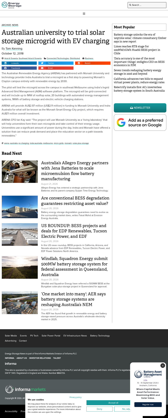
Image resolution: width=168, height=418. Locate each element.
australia (14, 143)
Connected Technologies (58, 58)
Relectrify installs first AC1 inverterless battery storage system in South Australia (139, 89)
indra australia (36, 143)
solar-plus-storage (81, 143)
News (15, 25)
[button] (19, 63)
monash (68, 143)
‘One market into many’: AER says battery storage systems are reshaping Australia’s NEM (73, 299)
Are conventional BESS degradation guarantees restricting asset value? (75, 201)
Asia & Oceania (11, 58)
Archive (6, 25)
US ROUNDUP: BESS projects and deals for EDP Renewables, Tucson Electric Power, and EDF (74, 231)
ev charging (24, 143)
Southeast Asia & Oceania (30, 58)
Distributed (75, 58)
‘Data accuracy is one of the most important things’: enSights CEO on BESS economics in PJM (139, 62)
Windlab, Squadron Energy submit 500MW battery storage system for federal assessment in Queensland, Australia (74, 266)
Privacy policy (76, 397)
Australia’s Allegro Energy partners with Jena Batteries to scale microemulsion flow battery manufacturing (74, 171)
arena (6, 143)
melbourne (48, 143)
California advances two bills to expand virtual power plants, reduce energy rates (139, 80)
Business (89, 58)
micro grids (59, 143)
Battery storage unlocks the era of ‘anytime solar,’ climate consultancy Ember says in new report (140, 38)
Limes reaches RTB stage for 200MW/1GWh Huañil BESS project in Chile (137, 50)
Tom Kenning (14, 48)
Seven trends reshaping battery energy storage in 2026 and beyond (137, 72)
